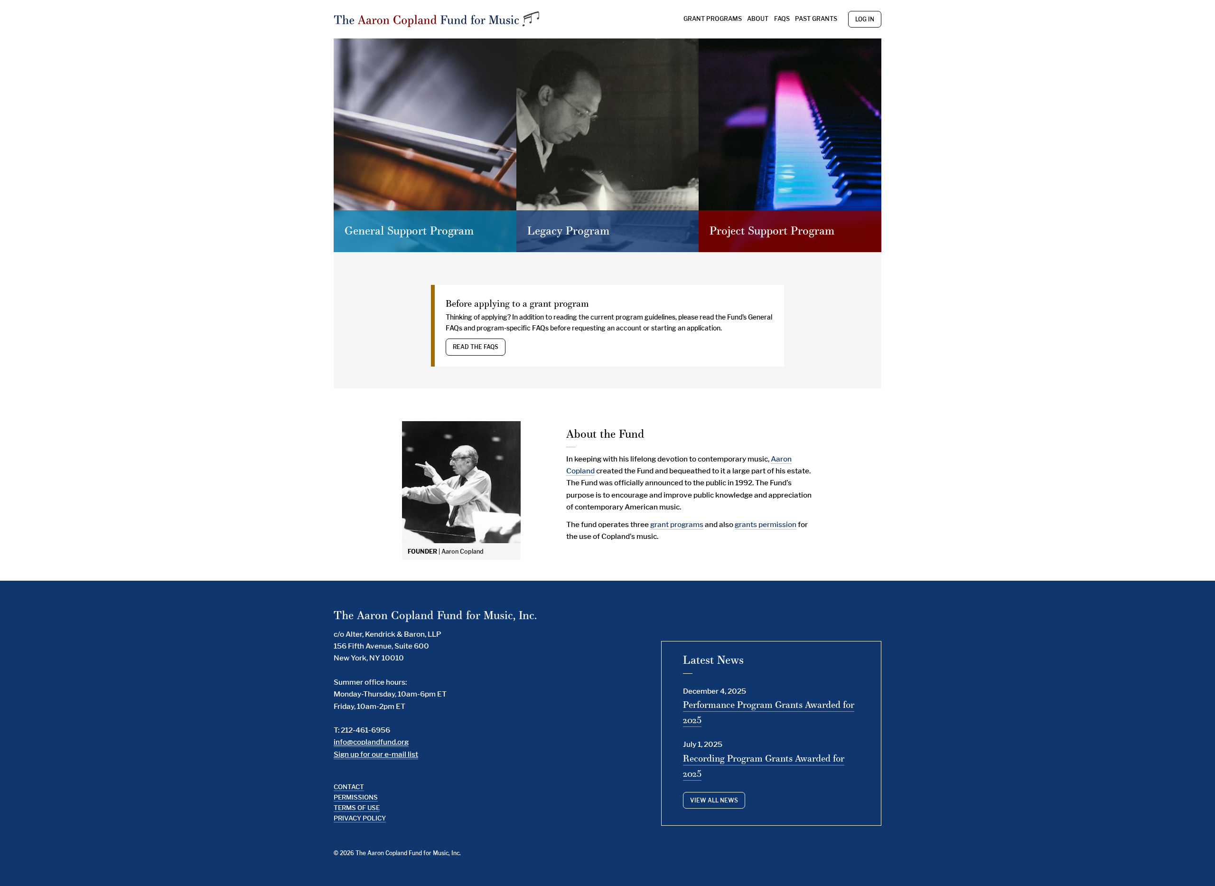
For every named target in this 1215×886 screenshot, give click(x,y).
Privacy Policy (360, 818)
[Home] (438, 19)
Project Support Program (772, 230)
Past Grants (816, 18)
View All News (714, 800)
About (757, 18)
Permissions (356, 797)
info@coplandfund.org (371, 741)
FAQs (782, 18)
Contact (349, 787)
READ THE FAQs (475, 346)
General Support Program (409, 230)
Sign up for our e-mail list (376, 754)
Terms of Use (357, 807)
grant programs (676, 524)
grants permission (765, 524)
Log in (864, 19)
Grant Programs (712, 18)
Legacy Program (568, 230)
